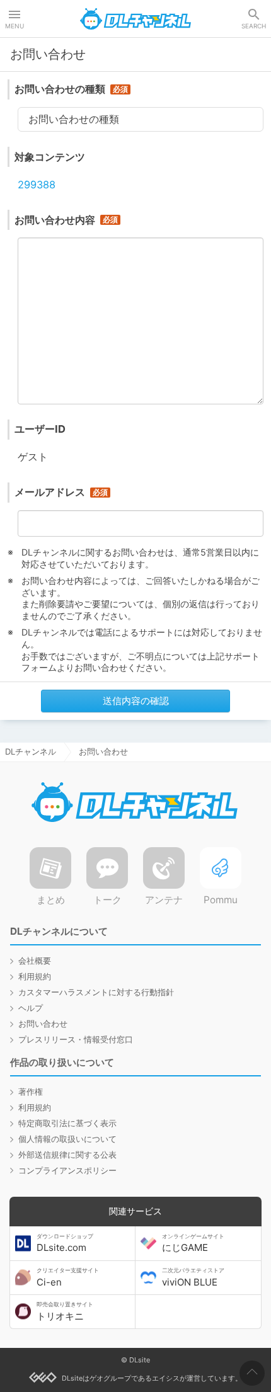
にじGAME (193, 1243)
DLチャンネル (135, 19)
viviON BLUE (193, 1277)
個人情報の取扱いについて (67, 1139)
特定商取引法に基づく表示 (67, 1123)
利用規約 (34, 976)
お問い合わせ (42, 1023)
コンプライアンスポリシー (67, 1170)
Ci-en (68, 1277)
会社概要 (34, 961)
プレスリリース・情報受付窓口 (75, 1039)
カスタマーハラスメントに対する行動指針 (96, 992)
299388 (36, 184)
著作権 (30, 1092)
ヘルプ (30, 1008)
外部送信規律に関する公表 (67, 1155)
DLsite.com (65, 1243)
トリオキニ (65, 1311)
